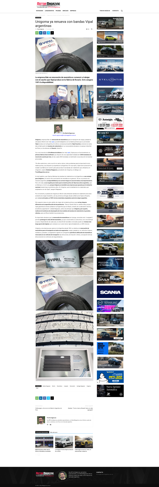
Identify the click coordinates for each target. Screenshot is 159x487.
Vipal (37, 388)
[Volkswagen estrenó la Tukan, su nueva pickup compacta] (84, 442)
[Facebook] (44, 32)
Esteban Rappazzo (46, 386)
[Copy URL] (52, 32)
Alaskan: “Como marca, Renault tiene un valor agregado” (80, 409)
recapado (66, 386)
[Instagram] (48, 425)
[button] (122, 11)
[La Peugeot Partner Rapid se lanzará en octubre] (64, 442)
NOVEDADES (42, 15)
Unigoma (89, 386)
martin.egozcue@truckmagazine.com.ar (64, 135)
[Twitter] (48, 32)
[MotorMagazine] (48, 5)
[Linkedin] (40, 32)
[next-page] (39, 454)
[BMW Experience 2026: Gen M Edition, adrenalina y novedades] (44, 442)
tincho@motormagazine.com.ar (104, 474)
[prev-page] (36, 454)
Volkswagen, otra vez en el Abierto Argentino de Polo (48, 409)
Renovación (72, 386)
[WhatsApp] (37, 32)
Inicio (36, 15)
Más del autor (53, 432)
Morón (53, 386)
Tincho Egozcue (40, 29)
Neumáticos (59, 386)
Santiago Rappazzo (81, 386)
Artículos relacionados (42, 432)
